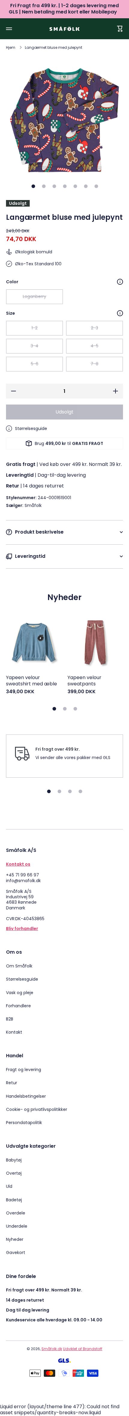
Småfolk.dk (51, 1348)
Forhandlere (18, 1006)
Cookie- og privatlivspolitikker (36, 1109)
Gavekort (15, 1252)
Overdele (15, 1213)
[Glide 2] (44, 186)
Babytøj (14, 1160)
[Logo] (65, 28)
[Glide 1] (33, 186)
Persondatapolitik (24, 1122)
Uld (9, 1186)
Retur (11, 1083)
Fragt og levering (23, 1070)
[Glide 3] (54, 186)
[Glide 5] (75, 186)
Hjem (10, 47)
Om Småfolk (19, 966)
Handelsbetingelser (26, 1096)
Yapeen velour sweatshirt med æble (31, 681)
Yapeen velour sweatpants (84, 681)
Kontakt (14, 1032)
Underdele (16, 1226)
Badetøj (14, 1200)
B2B (9, 1019)
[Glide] (120, 282)
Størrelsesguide (22, 979)
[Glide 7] (96, 186)
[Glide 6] (86, 186)
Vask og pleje (19, 993)
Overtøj (14, 1173)
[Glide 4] (65, 186)
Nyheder (14, 1239)
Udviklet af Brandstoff (82, 1348)
